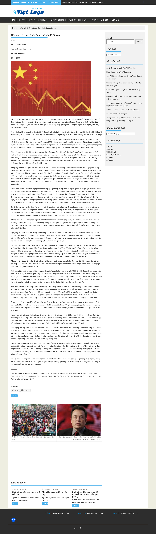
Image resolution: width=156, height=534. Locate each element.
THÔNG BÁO (43, 20)
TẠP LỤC (94, 20)
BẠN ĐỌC (104, 20)
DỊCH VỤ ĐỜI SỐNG (58, 20)
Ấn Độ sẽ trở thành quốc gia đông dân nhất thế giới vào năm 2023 (33, 438)
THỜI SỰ (31, 20)
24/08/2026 (17, 489)
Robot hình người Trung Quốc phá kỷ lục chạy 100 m (81, 2)
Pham (14, 40)
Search (109, 38)
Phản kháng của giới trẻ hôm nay (118, 72)
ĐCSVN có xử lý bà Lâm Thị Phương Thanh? (123, 110)
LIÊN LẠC (115, 20)
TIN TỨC (21, 20)
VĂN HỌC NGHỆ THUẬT (78, 20)
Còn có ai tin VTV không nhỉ (116, 114)
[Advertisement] (56, 461)
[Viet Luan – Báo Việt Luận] (13, 20)
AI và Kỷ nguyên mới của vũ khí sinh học (121, 68)
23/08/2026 (78, 489)
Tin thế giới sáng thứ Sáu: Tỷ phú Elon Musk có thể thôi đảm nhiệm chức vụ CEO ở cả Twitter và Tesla (80, 438)
